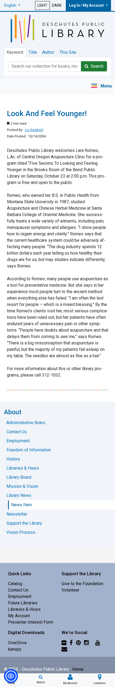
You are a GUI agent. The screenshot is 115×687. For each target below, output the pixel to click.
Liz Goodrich (34, 130)
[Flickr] (64, 642)
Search (96, 66)
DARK (57, 5)
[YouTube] (97, 642)
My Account (19, 615)
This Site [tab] (68, 52)
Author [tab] (48, 52)
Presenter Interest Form (30, 622)
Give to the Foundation (82, 583)
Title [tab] (33, 52)
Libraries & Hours (24, 609)
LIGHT (42, 5)
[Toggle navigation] (101, 86)
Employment (19, 596)
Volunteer (70, 590)
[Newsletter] (64, 649)
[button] (12, 5)
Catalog (15, 583)
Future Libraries (22, 602)
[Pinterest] (78, 642)
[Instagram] (86, 642)
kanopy (14, 649)
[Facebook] (71, 642)
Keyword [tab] (15, 52)
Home (77, 669)
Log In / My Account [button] (87, 5)
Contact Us (18, 590)
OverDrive (17, 642)
